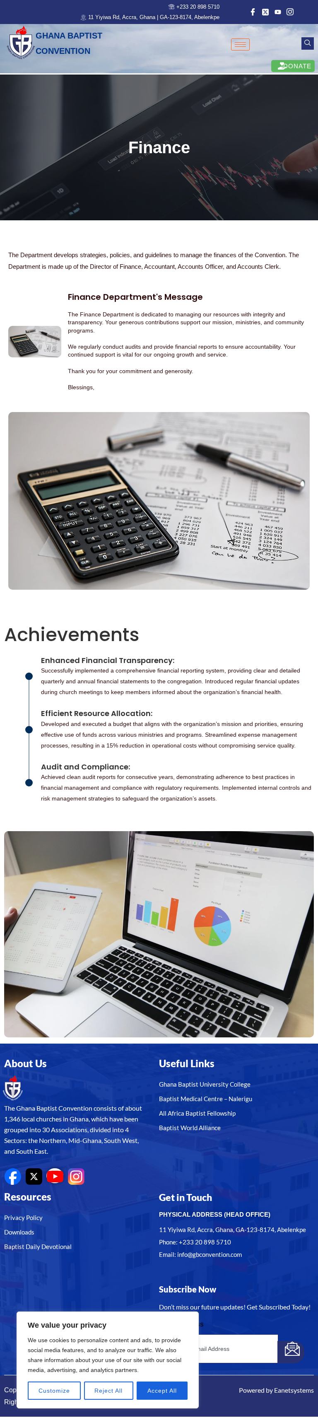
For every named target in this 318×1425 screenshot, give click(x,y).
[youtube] (54, 1175)
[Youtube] (277, 12)
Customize (54, 1390)
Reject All (108, 1390)
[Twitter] (264, 12)
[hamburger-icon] (240, 45)
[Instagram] (289, 12)
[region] (108, 1360)
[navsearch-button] (307, 43)
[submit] (290, 1352)
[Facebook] (252, 12)
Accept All (162, 1390)
